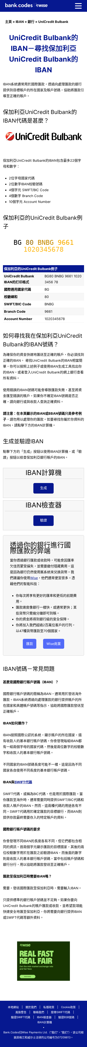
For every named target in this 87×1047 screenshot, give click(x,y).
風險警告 (20, 1012)
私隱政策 (48, 1007)
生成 (43, 488)
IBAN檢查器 (44, 1017)
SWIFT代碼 (23, 782)
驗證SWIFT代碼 (20, 1017)
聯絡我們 (38, 1012)
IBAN (20, 22)
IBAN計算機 (44, 1022)
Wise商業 (53, 644)
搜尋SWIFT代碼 (60, 1012)
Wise (34, 578)
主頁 (8, 22)
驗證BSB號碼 (66, 1017)
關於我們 (31, 1007)
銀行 (31, 22)
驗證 (43, 520)
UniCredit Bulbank (53, 22)
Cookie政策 (68, 1007)
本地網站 (13, 1007)
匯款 (29, 644)
